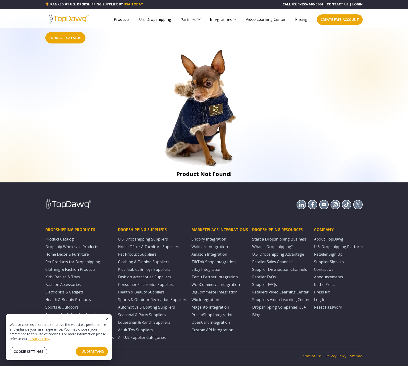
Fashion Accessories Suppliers (144, 277)
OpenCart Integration (210, 322)
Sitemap (356, 356)
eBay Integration (206, 269)
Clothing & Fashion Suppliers (143, 261)
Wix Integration (205, 299)
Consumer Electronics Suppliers (146, 284)
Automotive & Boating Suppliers (146, 307)
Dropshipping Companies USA (279, 307)
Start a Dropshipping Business (279, 239)
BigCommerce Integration (214, 292)
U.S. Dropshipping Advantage (278, 254)
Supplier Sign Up (329, 261)
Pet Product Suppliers (137, 254)
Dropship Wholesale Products (71, 246)
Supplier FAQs (264, 284)
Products (122, 19)
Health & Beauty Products (68, 299)
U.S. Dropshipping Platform (338, 246)
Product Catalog (59, 239)
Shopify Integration (208, 239)
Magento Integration (210, 307)
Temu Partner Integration (214, 277)
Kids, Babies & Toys (62, 277)
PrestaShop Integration (212, 314)
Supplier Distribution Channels (279, 269)
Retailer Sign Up (328, 254)
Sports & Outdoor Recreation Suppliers (152, 299)
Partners (188, 19)
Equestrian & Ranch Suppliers (144, 322)
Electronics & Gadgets (64, 292)
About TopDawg (328, 239)
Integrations (221, 19)
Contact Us (323, 269)
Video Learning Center (266, 19)
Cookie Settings (28, 351)
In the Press (324, 284)
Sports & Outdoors (62, 307)
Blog (256, 314)
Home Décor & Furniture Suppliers (148, 246)
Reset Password (328, 307)
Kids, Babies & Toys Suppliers (144, 269)
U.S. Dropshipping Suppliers (143, 239)
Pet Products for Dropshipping (72, 261)
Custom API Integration (212, 329)
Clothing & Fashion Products (70, 269)
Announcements (328, 277)
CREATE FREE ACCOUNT (340, 19)
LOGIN (357, 4)
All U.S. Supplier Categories (142, 337)
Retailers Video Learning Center (280, 292)
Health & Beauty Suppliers (141, 292)
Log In (319, 299)
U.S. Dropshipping (155, 19)
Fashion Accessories (63, 284)
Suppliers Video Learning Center (281, 299)
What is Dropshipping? (272, 246)
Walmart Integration (209, 246)
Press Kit (322, 292)
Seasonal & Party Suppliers (142, 314)
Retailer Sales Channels (272, 261)
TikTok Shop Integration (213, 261)
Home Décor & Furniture (67, 254)
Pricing (301, 19)
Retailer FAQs (264, 277)
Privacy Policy (38, 338)
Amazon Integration (209, 254)
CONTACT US (337, 4)
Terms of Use (311, 356)
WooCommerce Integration (215, 284)
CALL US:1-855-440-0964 (303, 4)
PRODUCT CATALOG (65, 37)
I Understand (92, 351)
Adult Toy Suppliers (135, 329)
